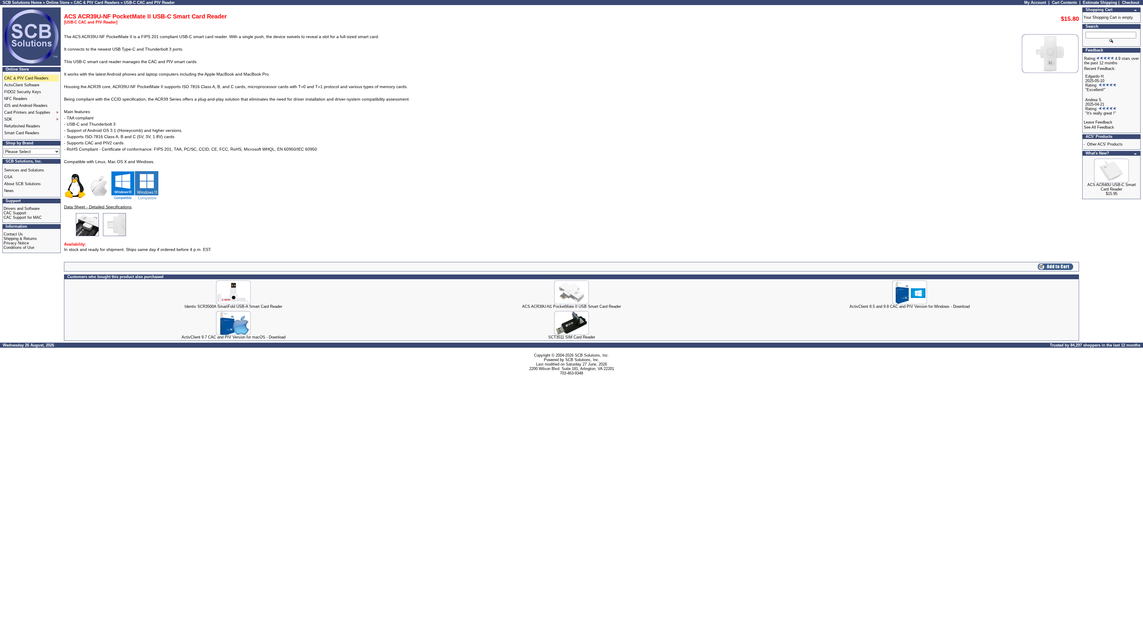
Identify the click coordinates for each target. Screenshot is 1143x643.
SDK (8, 119)
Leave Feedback (1098, 122)
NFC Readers (15, 98)
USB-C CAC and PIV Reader (149, 2)
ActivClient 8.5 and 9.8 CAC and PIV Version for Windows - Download (910, 306)
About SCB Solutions (22, 184)
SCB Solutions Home (22, 2)
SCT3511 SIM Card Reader (571, 337)
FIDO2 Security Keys (22, 92)
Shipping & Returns (20, 238)
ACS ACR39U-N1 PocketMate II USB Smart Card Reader (571, 306)
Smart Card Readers (21, 133)
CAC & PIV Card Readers (96, 2)
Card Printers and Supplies (27, 112)
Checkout (1130, 2)
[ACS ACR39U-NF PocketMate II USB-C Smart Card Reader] (88, 234)
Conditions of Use (19, 247)
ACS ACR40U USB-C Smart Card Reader (1111, 186)
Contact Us (13, 234)
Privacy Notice (16, 243)
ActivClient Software (21, 85)
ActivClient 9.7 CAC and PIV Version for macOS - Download (233, 337)
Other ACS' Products (1105, 144)
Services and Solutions (24, 170)
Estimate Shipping (1100, 2)
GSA (8, 177)
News (9, 190)
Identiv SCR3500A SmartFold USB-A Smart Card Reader (233, 306)
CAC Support (15, 213)
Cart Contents (1064, 2)
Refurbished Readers (22, 126)
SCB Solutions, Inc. (592, 355)
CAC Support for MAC (23, 217)
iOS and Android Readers (26, 105)
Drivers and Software (22, 208)
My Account (1035, 2)
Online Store (57, 2)
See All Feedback (1099, 127)
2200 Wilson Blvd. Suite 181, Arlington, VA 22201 (571, 368)
